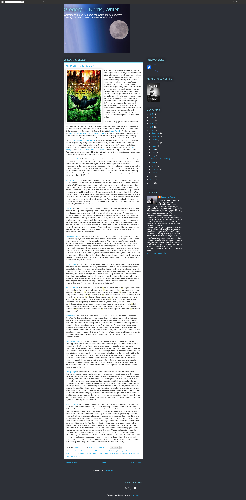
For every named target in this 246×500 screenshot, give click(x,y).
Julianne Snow (71, 316)
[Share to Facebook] (118, 447)
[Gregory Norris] (149, 69)
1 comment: (101, 447)
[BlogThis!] (113, 447)
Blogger (136, 495)
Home (103, 462)
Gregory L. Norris (123, 451)
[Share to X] (116, 447)
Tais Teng (69, 208)
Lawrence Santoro (72, 404)
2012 (152, 180)
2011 (152, 183)
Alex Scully (75, 451)
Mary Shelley (114, 453)
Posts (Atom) (108, 471)
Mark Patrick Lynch (73, 341)
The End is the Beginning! (80, 66)
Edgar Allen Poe (96, 451)
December (156, 133)
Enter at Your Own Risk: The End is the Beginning (87, 133)
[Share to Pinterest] (120, 447)
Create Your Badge (153, 71)
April (154, 163)
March (154, 166)
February (155, 169)
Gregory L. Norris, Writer (91, 9)
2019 (152, 114)
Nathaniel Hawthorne (98, 150)
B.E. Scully (85, 451)
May (153, 156)
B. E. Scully (70, 180)
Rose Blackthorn (72, 288)
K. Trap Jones (71, 264)
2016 (152, 124)
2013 (152, 177)
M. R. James (85, 150)
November (156, 136)
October (155, 140)
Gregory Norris (151, 64)
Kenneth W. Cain (72, 236)
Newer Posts (71, 462)
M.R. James (104, 453)
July (153, 149)
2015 (152, 127)
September (156, 143)
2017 (152, 121)
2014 (152, 130)
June (154, 153)
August (154, 146)
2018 (152, 117)
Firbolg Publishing (115, 131)
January (155, 172)
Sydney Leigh (71, 372)
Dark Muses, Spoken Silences (84, 140)
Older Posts (135, 462)
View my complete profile (156, 253)
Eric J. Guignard (72, 159)
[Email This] (111, 447)
